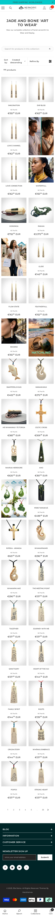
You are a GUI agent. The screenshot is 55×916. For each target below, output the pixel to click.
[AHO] (41, 451)
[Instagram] (12, 867)
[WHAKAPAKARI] (41, 532)
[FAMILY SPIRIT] (13, 693)
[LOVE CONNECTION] (13, 170)
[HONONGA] (13, 210)
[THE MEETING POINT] (41, 572)
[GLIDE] (41, 250)
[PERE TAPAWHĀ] (41, 492)
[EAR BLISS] (41, 89)
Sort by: (13, 61)
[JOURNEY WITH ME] (41, 612)
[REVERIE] (13, 331)
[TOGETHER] (13, 612)
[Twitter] (26, 867)
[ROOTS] (41, 693)
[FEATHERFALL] (41, 290)
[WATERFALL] (41, 170)
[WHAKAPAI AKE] (13, 572)
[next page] (48, 810)
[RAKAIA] (41, 210)
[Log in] (44, 7)
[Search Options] (51, 49)
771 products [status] (9, 70)
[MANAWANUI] (41, 371)
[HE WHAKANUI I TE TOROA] (13, 411)
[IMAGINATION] (13, 89)
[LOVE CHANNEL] (13, 129)
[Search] (10, 8)
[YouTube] (19, 867)
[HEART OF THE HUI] (41, 653)
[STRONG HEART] (41, 773)
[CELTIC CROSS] (41, 411)
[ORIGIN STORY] (13, 733)
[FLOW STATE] (13, 290)
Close (53, 2)
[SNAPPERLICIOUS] (13, 371)
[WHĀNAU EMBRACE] (41, 733)
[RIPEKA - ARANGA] (13, 532)
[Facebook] (5, 867)
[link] (19, 911)
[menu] (3, 8)
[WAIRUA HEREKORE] (13, 451)
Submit (45, 857)
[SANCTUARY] (13, 653)
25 (43, 810)
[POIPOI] (13, 773)
